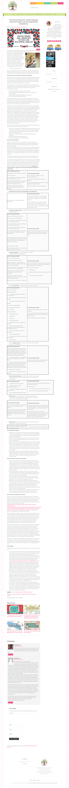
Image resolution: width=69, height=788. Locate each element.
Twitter (54, 3)
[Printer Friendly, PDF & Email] (9, 592)
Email (10, 729)
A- (37, 49)
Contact (55, 14)
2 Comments (23, 27)
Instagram (47, 3)
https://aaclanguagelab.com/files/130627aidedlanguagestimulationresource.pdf (24, 507)
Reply (10, 654)
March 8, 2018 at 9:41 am (18, 646)
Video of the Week (48, 14)
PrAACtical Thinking (29, 14)
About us (34, 780)
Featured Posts (19, 592)
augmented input (25, 594)
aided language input (17, 594)
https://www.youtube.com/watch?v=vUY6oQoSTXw (24, 560)
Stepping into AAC (20, 14)
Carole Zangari (17, 27)
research (9, 595)
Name (10, 724)
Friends (30, 780)
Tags (54, 71)
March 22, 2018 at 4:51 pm (18, 659)
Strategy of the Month (39, 14)
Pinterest (40, 3)
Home (13, 14)
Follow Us (54, 91)
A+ (39, 49)
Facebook (33, 3)
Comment (11, 713)
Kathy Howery (33, 594)
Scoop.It (60, 3)
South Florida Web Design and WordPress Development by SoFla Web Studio (43, 783)
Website (10, 733)
